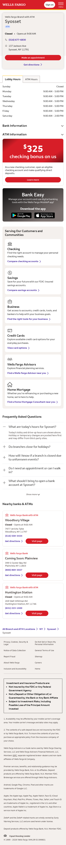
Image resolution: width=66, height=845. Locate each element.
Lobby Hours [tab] (12, 79)
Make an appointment (33, 57)
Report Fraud (9, 656)
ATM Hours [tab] (31, 79)
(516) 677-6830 (17, 39)
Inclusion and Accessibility (15, 668)
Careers (38, 662)
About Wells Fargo (11, 662)
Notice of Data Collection (15, 650)
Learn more (33, 179)
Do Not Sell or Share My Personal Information (45, 643)
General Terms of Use (44, 650)
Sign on (50, 4)
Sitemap (38, 656)
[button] (33, 125)
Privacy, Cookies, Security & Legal (16, 643)
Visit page (37, 541)
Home (37, 668)
